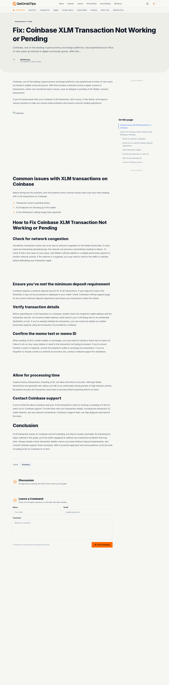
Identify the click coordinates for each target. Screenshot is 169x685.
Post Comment (103, 545)
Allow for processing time (132, 158)
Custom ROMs (82, 10)
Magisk (55, 10)
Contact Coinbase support (132, 162)
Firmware (94, 10)
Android (70, 4)
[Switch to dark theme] (154, 3)
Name (15, 507)
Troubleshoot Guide (23, 21)
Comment (17, 518)
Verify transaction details (131, 150)
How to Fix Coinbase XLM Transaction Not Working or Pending (136, 133)
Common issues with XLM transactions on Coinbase (135, 126)
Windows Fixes (118, 10)
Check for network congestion (134, 139)
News (61, 4)
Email (66, 507)
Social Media (105, 4)
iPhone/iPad (91, 4)
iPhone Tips (105, 10)
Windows (118, 4)
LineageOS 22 (45, 10)
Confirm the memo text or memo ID (135, 154)
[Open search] (147, 3)
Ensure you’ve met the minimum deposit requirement (137, 144)
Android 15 (32, 10)
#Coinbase (26, 464)
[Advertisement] (63, 272)
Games (80, 4)
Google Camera (67, 10)
